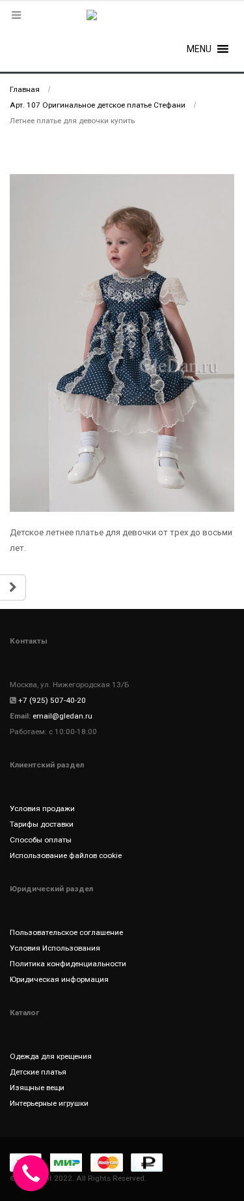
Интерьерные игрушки (49, 1103)
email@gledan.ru (62, 715)
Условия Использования (55, 948)
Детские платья (38, 1071)
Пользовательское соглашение (66, 932)
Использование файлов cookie (66, 855)
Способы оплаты (41, 839)
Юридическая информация (59, 979)
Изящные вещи (37, 1087)
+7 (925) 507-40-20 (52, 700)
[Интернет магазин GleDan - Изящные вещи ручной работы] (122, 23)
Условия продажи (42, 808)
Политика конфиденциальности (68, 963)
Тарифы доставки (42, 824)
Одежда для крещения (51, 1056)
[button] (199, 49)
